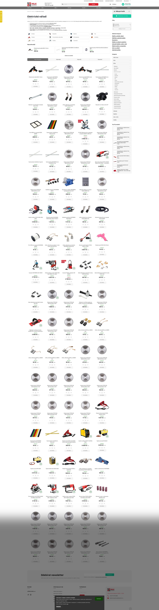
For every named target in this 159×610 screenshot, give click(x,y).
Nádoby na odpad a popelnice (119, 42)
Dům (114, 60)
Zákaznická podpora (57, 591)
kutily (37, 25)
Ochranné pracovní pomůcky (119, 95)
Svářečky (116, 85)
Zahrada (115, 111)
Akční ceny (115, 57)
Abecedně (100, 59)
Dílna (114, 63)
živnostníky (46, 25)
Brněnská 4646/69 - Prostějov (61, 30)
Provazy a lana (117, 97)
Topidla (116, 86)
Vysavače (116, 89)
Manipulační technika (118, 93)
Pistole (116, 80)
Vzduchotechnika (117, 106)
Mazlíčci (115, 114)
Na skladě (123, 24)
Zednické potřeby (116, 50)
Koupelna (48, 27)
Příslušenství (117, 83)
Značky (115, 120)
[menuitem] (29, 8)
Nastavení (58, 606)
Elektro (40, 27)
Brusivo (115, 70)
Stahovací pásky (117, 101)
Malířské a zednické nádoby (118, 38)
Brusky (116, 74)
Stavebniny (115, 40)
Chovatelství (57, 27)
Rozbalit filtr (122, 28)
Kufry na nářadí (116, 48)
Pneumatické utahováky (119, 81)
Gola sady (116, 92)
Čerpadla (116, 75)
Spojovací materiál (117, 102)
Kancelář (44, 27)
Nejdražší (79, 59)
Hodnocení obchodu (57, 593)
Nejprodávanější (37, 59)
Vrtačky (116, 88)
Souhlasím (99, 598)
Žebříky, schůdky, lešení (118, 36)
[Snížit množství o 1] (33, 83)
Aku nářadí (116, 68)
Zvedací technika (117, 108)
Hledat (93, 4)
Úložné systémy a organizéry (119, 46)
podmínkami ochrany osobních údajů (101, 577)
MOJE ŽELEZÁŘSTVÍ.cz (34, 21)
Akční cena (123, 25)
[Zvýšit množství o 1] (38, 83)
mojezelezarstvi (28, 595)
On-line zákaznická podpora (43, 29)
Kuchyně (53, 27)
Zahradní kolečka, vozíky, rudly (119, 44)
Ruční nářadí (116, 99)
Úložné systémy (117, 104)
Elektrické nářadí (117, 71)
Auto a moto (63, 27)
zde (67, 604)
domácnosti (33, 25)
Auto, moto (115, 117)
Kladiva (116, 77)
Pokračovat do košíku (123, 16)
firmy (50, 25)
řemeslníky (41, 25)
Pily (115, 78)
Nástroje (115, 66)
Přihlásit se (109, 574)
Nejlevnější (58, 59)
